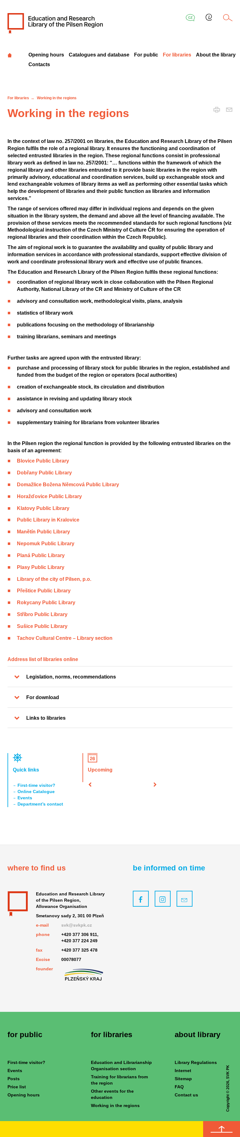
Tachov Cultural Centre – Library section (64, 638)
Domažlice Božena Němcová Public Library (68, 484)
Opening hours (46, 54)
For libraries (177, 54)
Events (25, 797)
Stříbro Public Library (42, 614)
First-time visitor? (36, 785)
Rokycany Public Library (46, 602)
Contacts (39, 64)
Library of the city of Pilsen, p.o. (54, 579)
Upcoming (100, 769)
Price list (17, 1086)
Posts (14, 1078)
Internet (183, 1070)
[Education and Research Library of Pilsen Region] (55, 23)
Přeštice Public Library (44, 590)
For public (146, 54)
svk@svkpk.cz (76, 925)
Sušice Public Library (42, 626)
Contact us (186, 1094)
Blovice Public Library (43, 460)
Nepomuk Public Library (45, 543)
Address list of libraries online (43, 659)
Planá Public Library (41, 555)
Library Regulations (196, 1062)
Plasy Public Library (40, 567)
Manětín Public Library (43, 531)
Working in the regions (115, 1105)
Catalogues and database (99, 54)
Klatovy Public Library (43, 508)
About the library (216, 54)
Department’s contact (40, 803)
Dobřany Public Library (44, 472)
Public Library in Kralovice (48, 519)
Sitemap (183, 1078)
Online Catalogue (36, 791)
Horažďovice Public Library (49, 496)
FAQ (179, 1086)
